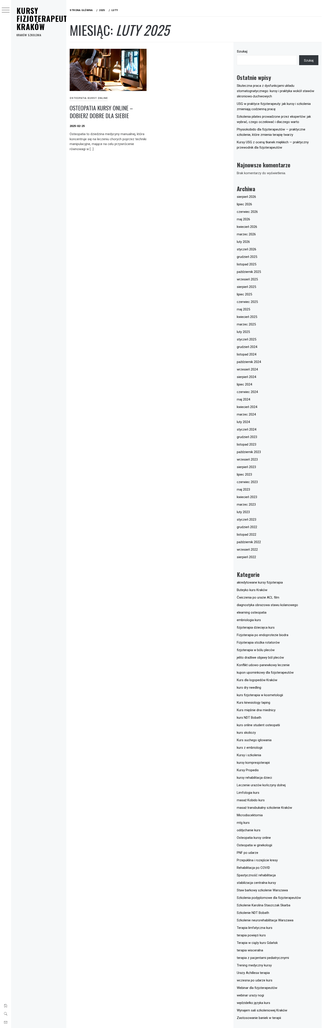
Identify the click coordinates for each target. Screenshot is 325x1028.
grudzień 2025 (247, 257)
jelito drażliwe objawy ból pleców (260, 658)
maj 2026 (243, 219)
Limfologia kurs (248, 793)
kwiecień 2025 (247, 317)
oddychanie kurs (248, 830)
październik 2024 (249, 362)
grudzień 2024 (247, 347)
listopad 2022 (246, 535)
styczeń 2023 (246, 520)
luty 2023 (243, 512)
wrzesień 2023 (247, 459)
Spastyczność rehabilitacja (256, 875)
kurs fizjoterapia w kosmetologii (260, 695)
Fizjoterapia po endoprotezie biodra (262, 635)
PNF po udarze (247, 853)
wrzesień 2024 (247, 369)
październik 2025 (249, 272)
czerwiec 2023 (247, 482)
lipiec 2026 (244, 204)
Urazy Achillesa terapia (253, 973)
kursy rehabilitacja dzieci (254, 778)
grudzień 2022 (247, 527)
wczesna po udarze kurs (254, 980)
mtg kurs (243, 823)
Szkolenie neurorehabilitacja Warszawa (265, 920)
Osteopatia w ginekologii (254, 845)
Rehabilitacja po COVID (253, 868)
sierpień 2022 (246, 557)
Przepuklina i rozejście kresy (257, 860)
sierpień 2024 (246, 377)
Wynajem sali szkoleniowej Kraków (262, 1010)
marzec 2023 (246, 504)
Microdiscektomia (250, 815)
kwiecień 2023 (247, 497)
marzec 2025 (246, 324)
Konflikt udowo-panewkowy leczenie (263, 665)
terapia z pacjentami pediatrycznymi (263, 958)
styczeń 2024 (246, 429)
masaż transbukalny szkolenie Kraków (264, 808)
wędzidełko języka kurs (253, 1003)
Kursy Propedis (248, 770)
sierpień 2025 (246, 287)
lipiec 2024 (244, 384)
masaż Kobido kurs (251, 800)
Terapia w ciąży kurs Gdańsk (257, 943)
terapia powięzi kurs (251, 935)
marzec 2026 (246, 234)
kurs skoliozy (246, 733)
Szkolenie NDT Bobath (253, 913)
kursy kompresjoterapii (253, 763)
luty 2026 (243, 242)
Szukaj (242, 51)
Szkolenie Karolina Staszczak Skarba (263, 905)
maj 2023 (243, 489)
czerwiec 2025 (247, 302)
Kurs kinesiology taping (253, 703)
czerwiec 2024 (247, 392)
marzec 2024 (246, 414)
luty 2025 (243, 332)
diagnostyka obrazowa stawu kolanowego (267, 605)
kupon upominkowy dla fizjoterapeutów (265, 673)
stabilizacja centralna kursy (256, 883)
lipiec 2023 (244, 474)
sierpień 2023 (246, 467)
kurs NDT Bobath (249, 718)
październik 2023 (249, 452)
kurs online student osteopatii (258, 725)
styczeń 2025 (246, 339)
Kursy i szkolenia (249, 755)
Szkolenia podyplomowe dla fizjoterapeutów (269, 898)
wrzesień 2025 (247, 279)
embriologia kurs (249, 620)
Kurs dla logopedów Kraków (257, 680)
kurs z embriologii (249, 748)
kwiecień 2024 (247, 407)
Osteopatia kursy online (89, 98)
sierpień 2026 (246, 197)
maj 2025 (243, 309)
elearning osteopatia (251, 612)
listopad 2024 (246, 354)
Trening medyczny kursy (254, 965)
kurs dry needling (249, 688)
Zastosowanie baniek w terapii (259, 1018)
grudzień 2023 (247, 437)
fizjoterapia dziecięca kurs (256, 627)
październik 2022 (249, 542)
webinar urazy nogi (250, 995)
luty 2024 (243, 422)
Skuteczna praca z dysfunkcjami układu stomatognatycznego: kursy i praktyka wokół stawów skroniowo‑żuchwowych (275, 91)
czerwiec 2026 (247, 212)
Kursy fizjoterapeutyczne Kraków (52, 18)
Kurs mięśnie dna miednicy (256, 710)
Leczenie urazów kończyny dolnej (261, 785)
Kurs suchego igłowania (254, 740)
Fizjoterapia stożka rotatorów (258, 642)
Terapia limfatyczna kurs (254, 928)
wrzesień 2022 (247, 550)
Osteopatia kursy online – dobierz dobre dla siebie (101, 112)
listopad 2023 (246, 444)
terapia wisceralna (250, 950)
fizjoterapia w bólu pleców (256, 650)
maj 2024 (243, 399)
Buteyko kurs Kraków (252, 590)
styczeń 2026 (246, 249)
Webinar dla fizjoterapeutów (257, 988)
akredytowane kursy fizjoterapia (260, 582)
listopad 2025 (246, 264)
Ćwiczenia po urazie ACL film (258, 597)
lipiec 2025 (244, 294)
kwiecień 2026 (247, 227)
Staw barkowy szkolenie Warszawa (262, 890)
